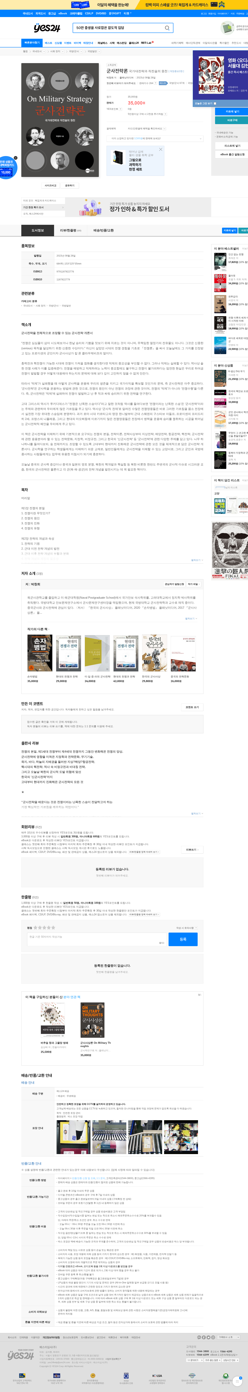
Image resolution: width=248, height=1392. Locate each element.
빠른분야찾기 (32, 42)
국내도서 (37, 51)
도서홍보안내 (87, 1337)
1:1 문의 (100, 1178)
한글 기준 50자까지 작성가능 (45, 936)
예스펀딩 (122, 42)
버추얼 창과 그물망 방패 (54, 1042)
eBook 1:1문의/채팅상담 (223, 1354)
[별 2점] (35, 927)
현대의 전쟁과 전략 (67, 676)
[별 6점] (44, 927)
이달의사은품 (210, 42)
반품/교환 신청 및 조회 (83, 1178)
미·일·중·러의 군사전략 (97, 676)
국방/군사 (74, 51)
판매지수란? (155, 83)
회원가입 (212, 13)
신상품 (58, 42)
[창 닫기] (159, 149)
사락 (112, 42)
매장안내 (88, 42)
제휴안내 (112, 1337)
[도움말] (120, 109)
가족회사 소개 (228, 1337)
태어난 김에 (135, 161)
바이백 (77, 42)
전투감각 (233, 296)
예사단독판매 (193, 42)
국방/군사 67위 (177, 83)
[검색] (167, 28)
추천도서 (236, 42)
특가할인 (224, 42)
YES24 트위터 (208, 1337)
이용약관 (35, 1337)
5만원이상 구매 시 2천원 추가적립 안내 (165, 114)
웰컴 (25, 51)
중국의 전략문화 (180, 676)
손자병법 (32, 676)
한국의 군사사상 (151, 676)
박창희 (110, 77)
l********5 (220, 487)
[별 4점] (39, 927)
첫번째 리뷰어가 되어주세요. (121, 83)
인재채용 (23, 1337)
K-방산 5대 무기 (236, 371)
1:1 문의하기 (194, 1360)
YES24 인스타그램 (213, 1337)
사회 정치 (55, 51)
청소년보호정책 (70, 1337)
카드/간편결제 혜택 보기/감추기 (164, 128)
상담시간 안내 (230, 1360)
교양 (216, 493)
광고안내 (101, 1337)
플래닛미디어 (126, 77)
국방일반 (92, 51)
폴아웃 (231, 275)
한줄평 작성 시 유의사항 (196, 927)
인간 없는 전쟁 (236, 254)
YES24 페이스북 (204, 1337)
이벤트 (67, 42)
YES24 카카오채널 (199, 1337)
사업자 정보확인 (112, 1359)
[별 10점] (53, 927)
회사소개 (12, 1337)
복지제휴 (124, 1337)
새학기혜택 (177, 42)
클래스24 (134, 42)
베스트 (48, 42)
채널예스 (102, 42)
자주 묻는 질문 (212, 1360)
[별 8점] (48, 927)
